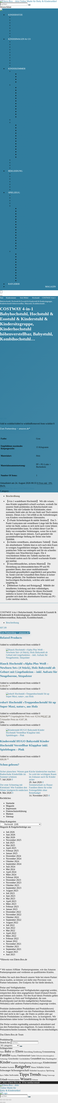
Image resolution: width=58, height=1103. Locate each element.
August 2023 (12, 890)
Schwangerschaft (20, 1070)
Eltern (19, 1051)
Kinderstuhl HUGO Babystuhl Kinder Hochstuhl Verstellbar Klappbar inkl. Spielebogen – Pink (24, 745)
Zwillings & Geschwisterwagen (27, 63)
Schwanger (5, 1070)
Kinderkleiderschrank (28, 103)
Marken (9, 814)
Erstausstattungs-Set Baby (24, 173)
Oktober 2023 (12, 885)
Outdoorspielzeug (20, 251)
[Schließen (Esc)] (10, 1099)
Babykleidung (18, 176)
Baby (8, 1051)
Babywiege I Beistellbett (29, 90)
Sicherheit (16, 165)
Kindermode (18, 179)
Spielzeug (14, 192)
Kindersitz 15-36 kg (21, 22)
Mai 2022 (10, 930)
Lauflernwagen (25, 243)
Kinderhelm (23, 232)
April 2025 (11, 848)
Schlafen (40, 1067)
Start (1, 298)
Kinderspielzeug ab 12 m (23, 198)
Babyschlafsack (19, 71)
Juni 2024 (10, 866)
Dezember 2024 (13, 856)
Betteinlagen (24, 125)
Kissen (21, 143)
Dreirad (21, 211)
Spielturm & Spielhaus (28, 278)
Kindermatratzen (25, 141)
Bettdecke (22, 154)
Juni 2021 (10, 954)
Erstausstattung (48, 1052)
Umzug (44, 1075)
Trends (35, 1074)
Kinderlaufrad (24, 235)
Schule (47, 1067)
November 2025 (13, 840)
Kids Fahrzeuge (19, 206)
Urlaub (3, 1079)
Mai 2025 (10, 845)
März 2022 (11, 936)
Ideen (44, 1059)
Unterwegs (51, 1075)
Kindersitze (15, 15)
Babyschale (17, 17)
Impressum (11, 808)
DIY (13, 1052)
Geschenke (13, 1058)
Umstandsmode (19, 187)
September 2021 (13, 949)
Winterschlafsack (26, 82)
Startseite (10, 803)
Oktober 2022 (12, 917)
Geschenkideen (24, 1059)
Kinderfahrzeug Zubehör (29, 227)
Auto (2, 1052)
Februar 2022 (12, 938)
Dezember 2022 (13, 912)
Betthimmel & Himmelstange (31, 130)
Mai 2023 (10, 898)
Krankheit (3, 1067)
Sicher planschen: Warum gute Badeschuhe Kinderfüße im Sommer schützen (14, 774)
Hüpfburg (22, 256)
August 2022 (12, 922)
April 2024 (11, 872)
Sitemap (10, 816)
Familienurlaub (23, 1055)
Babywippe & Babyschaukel (31, 87)
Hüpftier (22, 259)
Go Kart (22, 213)
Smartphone (41, 1071)
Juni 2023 (10, 896)
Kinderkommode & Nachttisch (32, 106)
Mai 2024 (10, 869)
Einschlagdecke (25, 138)
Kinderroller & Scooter (28, 237)
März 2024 (11, 874)
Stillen (6, 1075)
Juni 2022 (10, 928)
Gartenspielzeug (25, 254)
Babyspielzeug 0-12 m (22, 195)
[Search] (1, 295)
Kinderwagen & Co (19, 39)
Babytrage (17, 41)
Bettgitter (22, 127)
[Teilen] (7, 1099)
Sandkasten (23, 270)
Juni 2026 (10, 834)
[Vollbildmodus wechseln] (4, 1099)
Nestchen (22, 151)
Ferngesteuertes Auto (28, 221)
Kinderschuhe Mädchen (23, 181)
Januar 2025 (11, 853)
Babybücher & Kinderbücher (25, 200)
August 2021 (12, 952)
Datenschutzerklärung (16, 811)
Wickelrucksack (19, 60)
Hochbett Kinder (26, 98)
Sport (2, 1075)
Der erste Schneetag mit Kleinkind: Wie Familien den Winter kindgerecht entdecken (14, 787)
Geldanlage (4, 1059)
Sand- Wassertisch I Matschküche (33, 267)
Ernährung (37, 1052)
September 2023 (13, 888)
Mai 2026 (10, 837)
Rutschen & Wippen (27, 264)
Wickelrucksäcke (14, 1080)
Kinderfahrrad (24, 224)
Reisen (33, 1067)
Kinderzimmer (16, 68)
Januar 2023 (11, 909)
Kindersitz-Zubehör (21, 28)
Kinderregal (23, 109)
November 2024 (13, 858)
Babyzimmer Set (20, 160)
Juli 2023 (10, 893)
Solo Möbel (17, 85)
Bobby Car (23, 208)
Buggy (15, 44)
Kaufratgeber (51, 1059)
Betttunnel (23, 135)
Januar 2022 (11, 941)
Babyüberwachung (21, 119)
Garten (33, 1056)
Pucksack (22, 76)
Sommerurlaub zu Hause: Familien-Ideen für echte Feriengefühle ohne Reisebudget (41, 789)
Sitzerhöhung (18, 33)
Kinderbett (23, 101)
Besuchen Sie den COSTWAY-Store (17, 488)
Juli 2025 (10, 842)
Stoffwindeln (14, 1075)
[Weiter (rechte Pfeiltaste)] (4, 1102)
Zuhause (35, 1080)
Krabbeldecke (24, 146)
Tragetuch (16, 55)
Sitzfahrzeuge (24, 248)
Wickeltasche (18, 57)
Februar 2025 (12, 850)
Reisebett (22, 114)
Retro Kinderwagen (21, 52)
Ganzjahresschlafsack (28, 74)
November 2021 (13, 944)
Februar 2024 (12, 877)
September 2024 (13, 864)
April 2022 (11, 933)
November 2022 (13, 914)
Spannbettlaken (25, 157)
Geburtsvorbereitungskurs (45, 1056)
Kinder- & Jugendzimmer (24, 162)
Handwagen (23, 216)
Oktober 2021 (12, 946)
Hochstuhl (23, 95)
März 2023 (11, 904)
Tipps (24, 1074)
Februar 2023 (12, 906)
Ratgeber (14, 284)
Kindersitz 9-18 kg (20, 25)
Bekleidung (15, 171)
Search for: (5, 1042)
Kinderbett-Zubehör (21, 122)
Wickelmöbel (24, 116)
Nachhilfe (11, 1067)
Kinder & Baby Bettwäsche (31, 133)
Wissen (26, 1079)
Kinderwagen (18, 47)
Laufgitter (22, 111)
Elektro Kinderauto (27, 219)
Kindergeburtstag (25, 1063)
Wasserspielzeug (25, 280)
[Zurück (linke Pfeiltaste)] (1, 1102)
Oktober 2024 (12, 861)
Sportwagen (17, 49)
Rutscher (22, 245)
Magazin (50, 286)
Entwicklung (28, 1052)
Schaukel (22, 275)
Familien (14, 1056)
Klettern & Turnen (26, 262)
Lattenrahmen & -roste (28, 149)
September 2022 (13, 920)
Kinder (5, 1062)
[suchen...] (29, 4)
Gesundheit (35, 1058)
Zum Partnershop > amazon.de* (15, 428)
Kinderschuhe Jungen (22, 184)
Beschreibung (13, 496)
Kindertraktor (24, 240)
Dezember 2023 (13, 880)
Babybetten (23, 93)
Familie (5, 1055)
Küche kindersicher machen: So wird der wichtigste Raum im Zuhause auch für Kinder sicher (42, 775)
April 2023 (11, 901)
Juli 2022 (10, 925)
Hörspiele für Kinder (21, 203)
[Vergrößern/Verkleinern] (1, 1099)
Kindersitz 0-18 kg (20, 20)
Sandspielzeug (24, 272)
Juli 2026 (10, 832)
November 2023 (13, 882)
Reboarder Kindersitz (22, 30)
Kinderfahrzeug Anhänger (30, 229)
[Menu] (1, 291)
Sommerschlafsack (26, 79)
